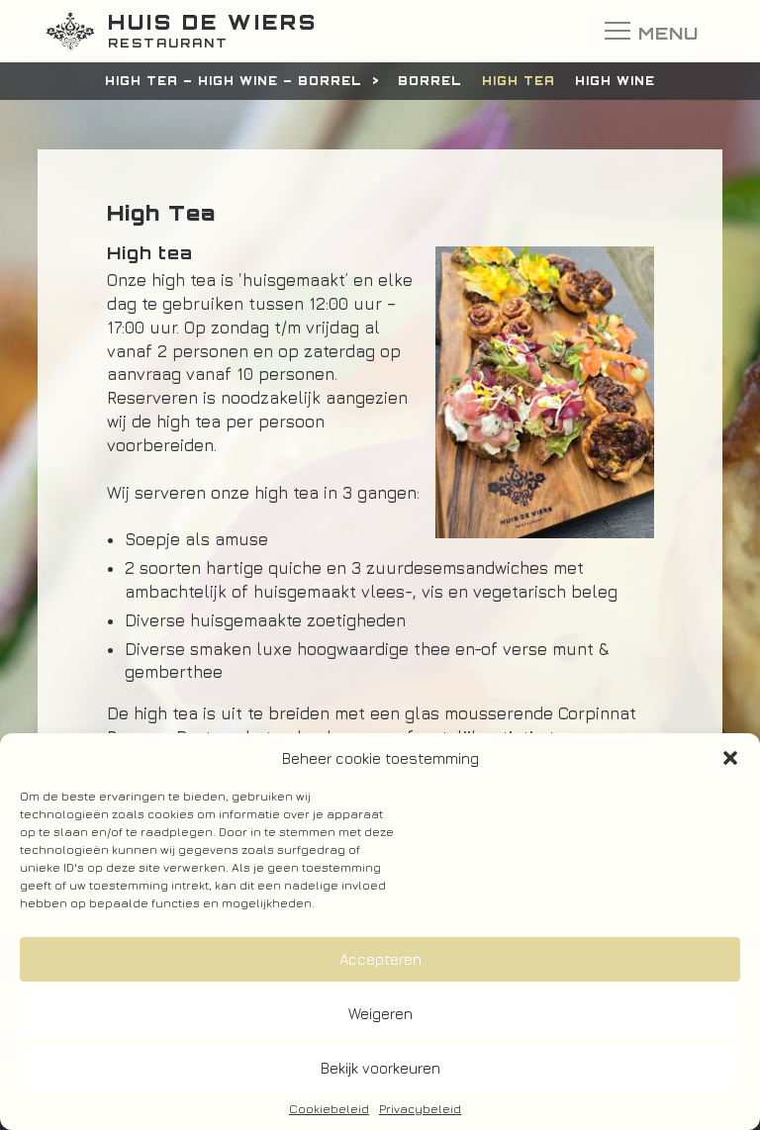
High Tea (518, 81)
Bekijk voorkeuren (380, 1068)
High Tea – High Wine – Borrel (233, 81)
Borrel (430, 81)
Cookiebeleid (329, 1108)
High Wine (615, 81)
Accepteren (380, 959)
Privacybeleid (420, 1108)
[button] (730, 758)
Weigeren (380, 1013)
